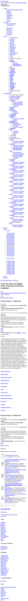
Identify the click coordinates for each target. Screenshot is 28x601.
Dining (8, 11)
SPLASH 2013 (10, 253)
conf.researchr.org (8, 514)
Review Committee (18, 101)
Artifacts (12, 40)
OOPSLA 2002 (11, 271)
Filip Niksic (12, 478)
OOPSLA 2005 (11, 266)
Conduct (9, 21)
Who (2, 291)
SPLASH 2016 (10, 248)
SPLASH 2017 (10, 247)
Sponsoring (9, 18)
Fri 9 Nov (9, 35)
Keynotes (12, 41)
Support (9, 16)
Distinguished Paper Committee (18, 105)
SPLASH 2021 (10, 241)
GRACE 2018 (4, 561)
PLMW (12, 50)
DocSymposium (14, 53)
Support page (3, 516)
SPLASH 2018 (4, 280)
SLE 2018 (3, 549)
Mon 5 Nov (10, 29)
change (15, 451)
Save (2, 328)
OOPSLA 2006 (11, 265)
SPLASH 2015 (10, 250)
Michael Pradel (13, 293)
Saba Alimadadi (8, 498)
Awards (9, 14)
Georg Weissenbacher (16, 480)
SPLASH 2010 (10, 258)
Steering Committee (15, 97)
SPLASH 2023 (10, 239)
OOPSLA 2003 (11, 269)
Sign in (5, 276)
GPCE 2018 (4, 546)
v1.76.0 (15, 514)
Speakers (15, 111)
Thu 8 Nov (9, 33)
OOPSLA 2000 (11, 273)
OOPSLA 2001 (11, 272)
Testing (24, 332)
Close (2, 329)
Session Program (5, 445)
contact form (4, 512)
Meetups (12, 46)
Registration (10, 15)
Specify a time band (20, 327)
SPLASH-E (13, 47)
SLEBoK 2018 (4, 572)
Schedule (6, 22)
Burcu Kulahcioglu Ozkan (11, 475)
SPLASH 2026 (10, 234)
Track (2, 296)
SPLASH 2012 (10, 254)
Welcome (9, 12)
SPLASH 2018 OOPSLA (7, 297)
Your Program (10, 25)
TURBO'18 (3, 573)
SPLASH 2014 (10, 251)
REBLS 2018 (4, 570)
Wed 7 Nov (10, 32)
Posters (11, 43)
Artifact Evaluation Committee (17, 157)
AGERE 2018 (4, 555)
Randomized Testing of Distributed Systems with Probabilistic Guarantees (15, 470)
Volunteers (12, 54)
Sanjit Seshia (8, 467)
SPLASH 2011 (10, 255)
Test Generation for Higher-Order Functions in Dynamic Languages (13, 484)
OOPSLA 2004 (11, 268)
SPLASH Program (11, 23)
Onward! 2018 (4, 548)
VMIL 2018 (4, 575)
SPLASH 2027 (10, 233)
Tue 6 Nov (9, 30)
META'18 (3, 565)
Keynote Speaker (17, 152)
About (5, 8)
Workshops (12, 48)
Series (8, 230)
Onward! (15, 62)
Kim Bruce (7, 334)
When (2, 331)
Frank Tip (7, 294)
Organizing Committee (15, 96)
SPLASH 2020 (10, 243)
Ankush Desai (8, 463)
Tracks (5, 36)
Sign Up (3, 599)
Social (11, 57)
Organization (7, 93)
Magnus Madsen (9, 500)
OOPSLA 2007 (11, 264)
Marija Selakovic (5, 293)
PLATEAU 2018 (5, 569)
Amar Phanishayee (14, 465)
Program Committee (18, 127)
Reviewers (15, 132)
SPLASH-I (12, 44)
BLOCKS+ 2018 (5, 558)
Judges (14, 134)
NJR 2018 (3, 566)
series (10, 280)
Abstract (3, 336)
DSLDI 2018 (4, 559)
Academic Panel (17, 124)
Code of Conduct (5, 598)
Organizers (15, 113)
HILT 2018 (3, 562)
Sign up (6, 277)
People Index (13, 137)
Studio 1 (19, 332)
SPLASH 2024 (10, 237)
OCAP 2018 (4, 568)
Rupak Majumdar (14, 476)
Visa (8, 19)
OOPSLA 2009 (11, 261)
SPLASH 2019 (10, 244)
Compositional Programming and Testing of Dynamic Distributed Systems (15, 460)
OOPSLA (12, 39)
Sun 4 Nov (9, 28)
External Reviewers (18, 103)
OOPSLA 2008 (11, 262)
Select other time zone (11, 310)
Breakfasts (12, 51)
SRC (11, 55)
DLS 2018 (3, 581)
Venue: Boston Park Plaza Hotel (15, 9)
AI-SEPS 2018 (4, 556)
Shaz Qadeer (13, 466)
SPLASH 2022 (10, 240)
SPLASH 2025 (10, 236)
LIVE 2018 (3, 563)
